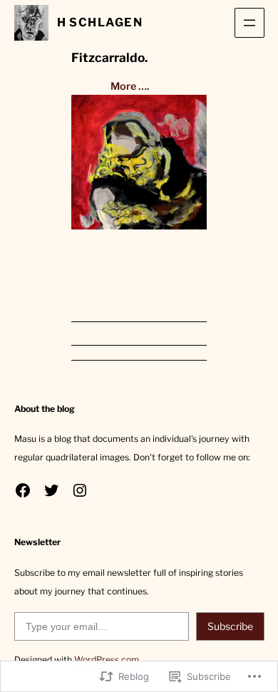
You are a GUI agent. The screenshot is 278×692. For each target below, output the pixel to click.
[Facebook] (22, 490)
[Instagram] (79, 490)
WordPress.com (106, 659)
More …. (129, 86)
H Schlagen (100, 22)
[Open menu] (249, 23)
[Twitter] (51, 490)
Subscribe (230, 626)
